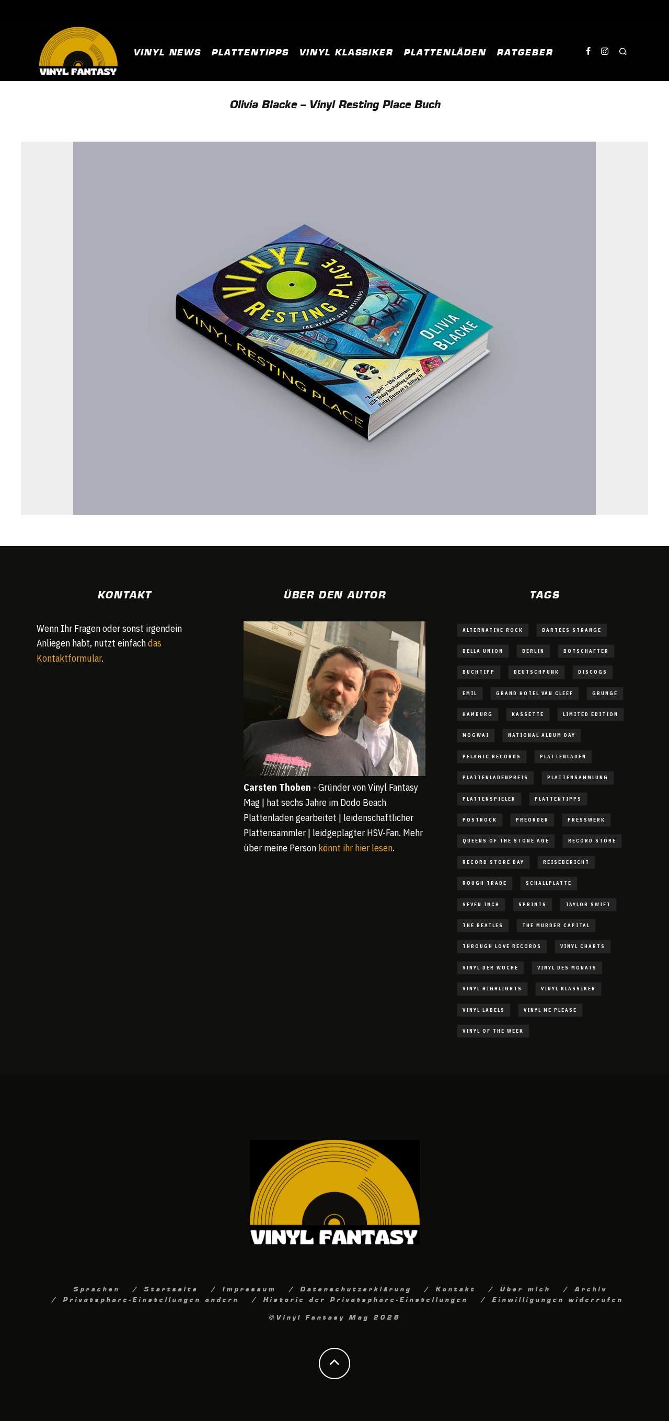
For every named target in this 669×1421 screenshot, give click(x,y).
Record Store (592, 841)
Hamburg (478, 714)
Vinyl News (167, 51)
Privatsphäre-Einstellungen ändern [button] (151, 1298)
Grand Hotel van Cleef (534, 693)
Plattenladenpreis (495, 777)
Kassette (528, 714)
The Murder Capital (556, 925)
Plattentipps (250, 51)
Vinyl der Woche (490, 968)
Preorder (532, 820)
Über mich (525, 1288)
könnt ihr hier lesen (355, 848)
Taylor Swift (588, 904)
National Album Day (541, 735)
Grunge (605, 693)
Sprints (532, 904)
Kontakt (455, 1288)
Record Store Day (493, 862)
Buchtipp (479, 672)
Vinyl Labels (484, 1010)
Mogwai (476, 735)
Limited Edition (590, 714)
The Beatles (483, 925)
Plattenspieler (489, 799)
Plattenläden (444, 51)
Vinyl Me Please (550, 1010)
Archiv (590, 1288)
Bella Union (483, 651)
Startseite (171, 1288)
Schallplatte (549, 883)
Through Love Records (502, 946)
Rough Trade (485, 883)
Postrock (480, 820)
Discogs (592, 672)
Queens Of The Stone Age (506, 841)
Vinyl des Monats (567, 968)
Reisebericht (566, 862)
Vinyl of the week (493, 1031)
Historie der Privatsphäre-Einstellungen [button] (365, 1298)
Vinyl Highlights (492, 988)
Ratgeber (524, 51)
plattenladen (563, 756)
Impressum (249, 1288)
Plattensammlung (577, 777)
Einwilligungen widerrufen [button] (557, 1298)
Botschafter (586, 651)
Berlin (533, 651)
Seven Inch (481, 904)
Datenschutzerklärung (355, 1288)
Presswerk (586, 820)
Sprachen (96, 1288)
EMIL (470, 693)
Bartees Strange (572, 630)
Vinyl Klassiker (346, 51)
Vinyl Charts (582, 946)
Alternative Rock (493, 630)
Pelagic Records (492, 756)
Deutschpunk (536, 672)
